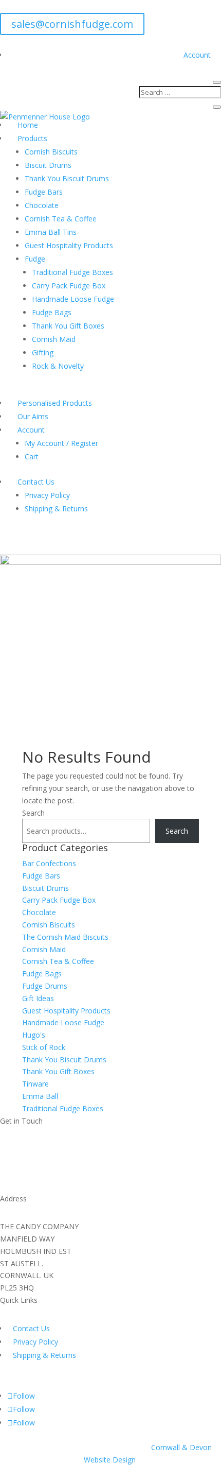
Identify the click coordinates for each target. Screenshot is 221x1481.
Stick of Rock (43, 1047)
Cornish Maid (54, 339)
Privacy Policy (47, 495)
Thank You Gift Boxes (68, 326)
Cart (32, 456)
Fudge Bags (51, 312)
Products (32, 138)
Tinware (35, 1084)
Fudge (35, 259)
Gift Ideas (38, 998)
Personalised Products (54, 403)
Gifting (42, 352)
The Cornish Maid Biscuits (65, 937)
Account (197, 55)
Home (27, 125)
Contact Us (35, 482)
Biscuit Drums (48, 165)
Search (33, 813)
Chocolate (42, 205)
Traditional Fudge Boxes (72, 272)
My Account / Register (61, 443)
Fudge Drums (44, 986)
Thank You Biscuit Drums (67, 178)
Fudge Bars (44, 192)
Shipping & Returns (56, 508)
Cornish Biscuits (51, 152)
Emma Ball (40, 1096)
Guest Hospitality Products (69, 245)
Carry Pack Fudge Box (68, 285)
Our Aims (32, 416)
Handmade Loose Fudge (73, 299)
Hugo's (33, 1035)
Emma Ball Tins (51, 232)
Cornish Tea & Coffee (61, 218)
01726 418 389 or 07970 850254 (85, 1184)
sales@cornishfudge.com (72, 24)
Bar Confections (49, 863)
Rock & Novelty (58, 366)
